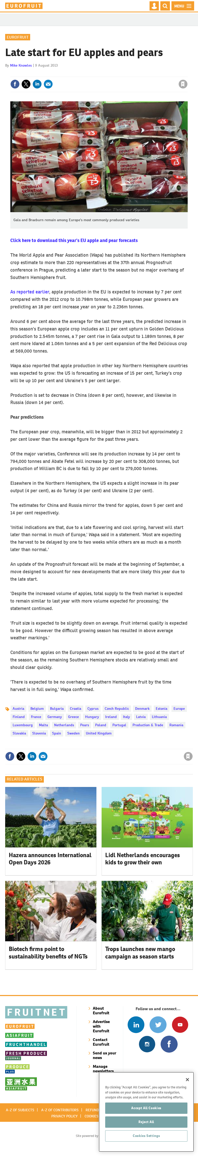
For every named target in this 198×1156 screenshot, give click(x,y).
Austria (18, 708)
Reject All (146, 1122)
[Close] (187, 1079)
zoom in (15, 106)
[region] (146, 1112)
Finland (19, 716)
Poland (100, 725)
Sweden (73, 733)
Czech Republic (117, 708)
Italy (126, 716)
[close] (187, 73)
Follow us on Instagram (147, 1044)
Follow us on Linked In (136, 1024)
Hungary (92, 716)
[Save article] (183, 84)
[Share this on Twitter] (26, 84)
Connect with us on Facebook (169, 1044)
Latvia (141, 716)
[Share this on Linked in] (37, 84)
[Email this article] (48, 84)
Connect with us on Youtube (180, 1024)
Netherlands (64, 725)
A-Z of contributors (60, 1110)
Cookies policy (98, 1116)
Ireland (111, 716)
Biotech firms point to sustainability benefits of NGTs (48, 952)
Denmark (142, 708)
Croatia (75, 708)
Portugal (119, 725)
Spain (56, 733)
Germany (54, 716)
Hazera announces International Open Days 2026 (50, 858)
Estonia (161, 708)
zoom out (24, 106)
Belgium (37, 708)
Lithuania (159, 716)
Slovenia (39, 733)
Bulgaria (57, 708)
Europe (179, 708)
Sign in (121, 73)
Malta (43, 725)
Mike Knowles (21, 65)
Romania (176, 725)
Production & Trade (148, 725)
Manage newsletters (103, 1069)
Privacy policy (64, 1116)
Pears (84, 725)
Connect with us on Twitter (158, 1024)
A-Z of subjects (20, 1110)
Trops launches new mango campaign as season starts (140, 952)
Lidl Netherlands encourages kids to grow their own (142, 858)
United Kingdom (99, 733)
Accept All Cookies (146, 1108)
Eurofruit (18, 37)
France (36, 716)
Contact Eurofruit (101, 1042)
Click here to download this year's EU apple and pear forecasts (74, 240)
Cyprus (92, 708)
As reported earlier (29, 292)
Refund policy (98, 1110)
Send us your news (104, 1055)
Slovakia (19, 733)
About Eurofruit (101, 1011)
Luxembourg (23, 725)
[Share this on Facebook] (15, 84)
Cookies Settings (146, 1136)
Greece (73, 716)
